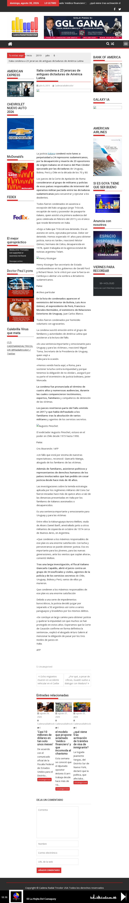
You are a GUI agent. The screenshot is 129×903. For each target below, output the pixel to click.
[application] (20, 256)
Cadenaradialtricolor (64, 85)
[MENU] (125, 44)
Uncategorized (45, 666)
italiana (51, 153)
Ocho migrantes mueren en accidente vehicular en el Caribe (48, 680)
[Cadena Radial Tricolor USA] (10, 43)
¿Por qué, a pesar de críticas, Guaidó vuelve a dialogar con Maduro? (77, 680)
